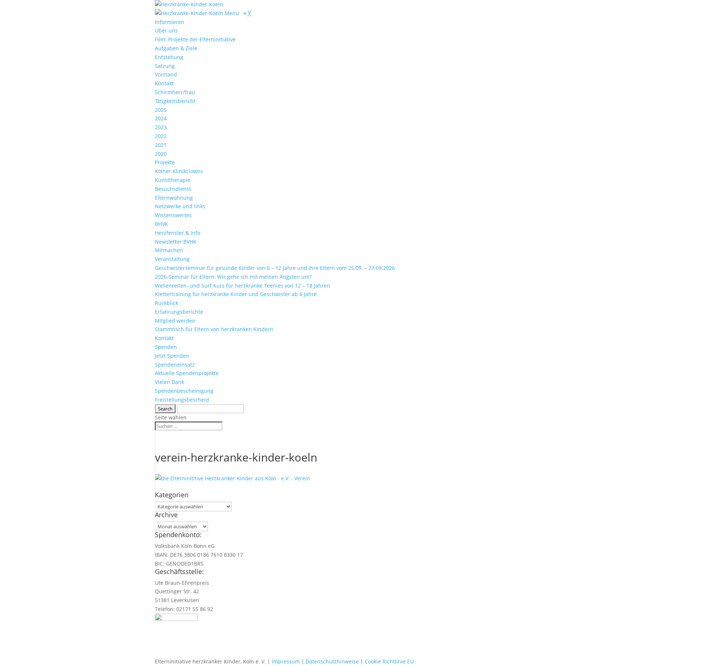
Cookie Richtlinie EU (389, 661)
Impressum (286, 661)
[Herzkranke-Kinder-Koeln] (190, 13)
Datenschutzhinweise (332, 661)
